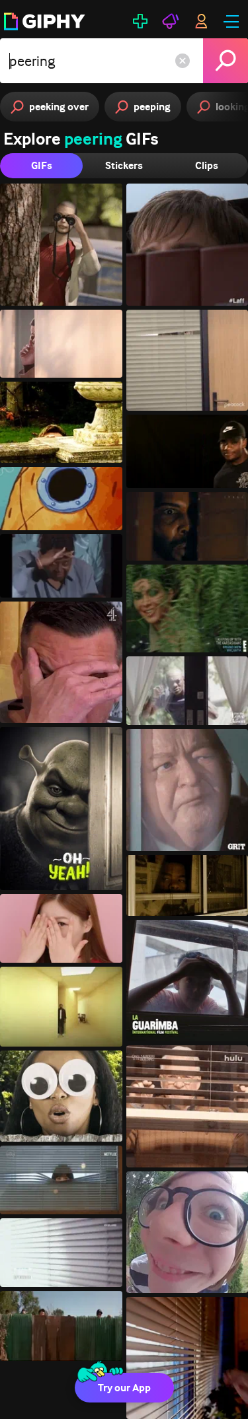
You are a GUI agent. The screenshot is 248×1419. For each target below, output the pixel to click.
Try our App (124, 1387)
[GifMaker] (140, 21)
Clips (206, 165)
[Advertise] (170, 21)
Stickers (124, 165)
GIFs (41, 165)
